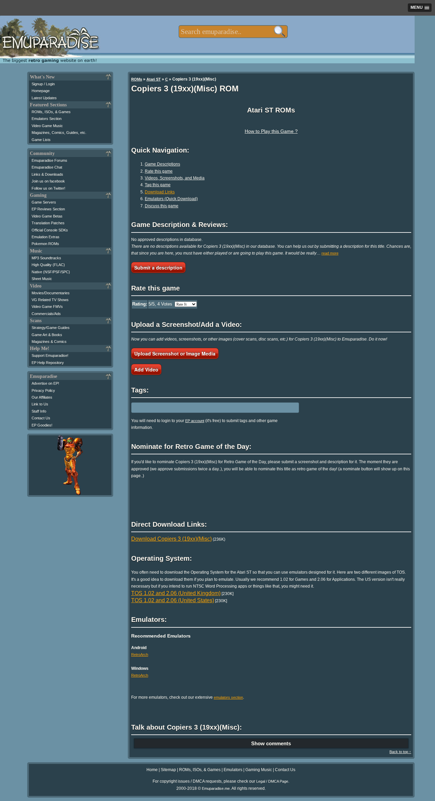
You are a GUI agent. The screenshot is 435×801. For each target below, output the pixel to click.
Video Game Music (47, 126)
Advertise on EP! (45, 383)
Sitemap (168, 769)
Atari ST (153, 79)
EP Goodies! (42, 425)
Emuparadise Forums (49, 160)
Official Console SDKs (50, 230)
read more (329, 253)
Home (152, 769)
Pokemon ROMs (45, 244)
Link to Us (40, 404)
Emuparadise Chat (47, 167)
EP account (194, 421)
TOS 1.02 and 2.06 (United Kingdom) (176, 593)
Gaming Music (258, 769)
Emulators (233, 769)
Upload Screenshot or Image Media (174, 353)
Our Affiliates (42, 397)
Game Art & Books (47, 335)
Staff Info (39, 411)
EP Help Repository (48, 363)
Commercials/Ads (46, 314)
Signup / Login (43, 84)
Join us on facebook (48, 181)
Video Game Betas (47, 216)
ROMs (136, 79)
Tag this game (158, 184)
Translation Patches (48, 223)
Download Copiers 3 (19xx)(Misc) (171, 539)
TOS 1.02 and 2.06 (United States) (172, 600)
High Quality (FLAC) (48, 265)
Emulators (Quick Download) (171, 198)
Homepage (41, 91)
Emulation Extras (45, 237)
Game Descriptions (162, 164)
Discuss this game (161, 206)
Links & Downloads (47, 174)
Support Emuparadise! (50, 355)
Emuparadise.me (216, 788)
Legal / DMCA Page (272, 781)
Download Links (160, 192)
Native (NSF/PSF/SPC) (51, 272)
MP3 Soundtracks (46, 258)
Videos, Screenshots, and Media (175, 178)
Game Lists (41, 140)
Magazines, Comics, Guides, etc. (59, 132)
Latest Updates (44, 98)
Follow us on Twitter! (48, 188)
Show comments (271, 743)
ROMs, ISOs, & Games (51, 112)
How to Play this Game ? (271, 131)
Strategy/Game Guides (51, 328)
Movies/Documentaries (51, 293)
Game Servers (44, 202)
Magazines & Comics (49, 341)
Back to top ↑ (400, 752)
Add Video (146, 369)
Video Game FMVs (47, 306)
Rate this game (159, 171)
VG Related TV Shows (50, 300)
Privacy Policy (43, 390)
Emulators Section (47, 119)
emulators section (228, 697)
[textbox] (233, 31)
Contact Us (41, 418)
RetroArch (139, 654)
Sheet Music (42, 279)
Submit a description (158, 267)
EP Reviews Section (48, 209)
